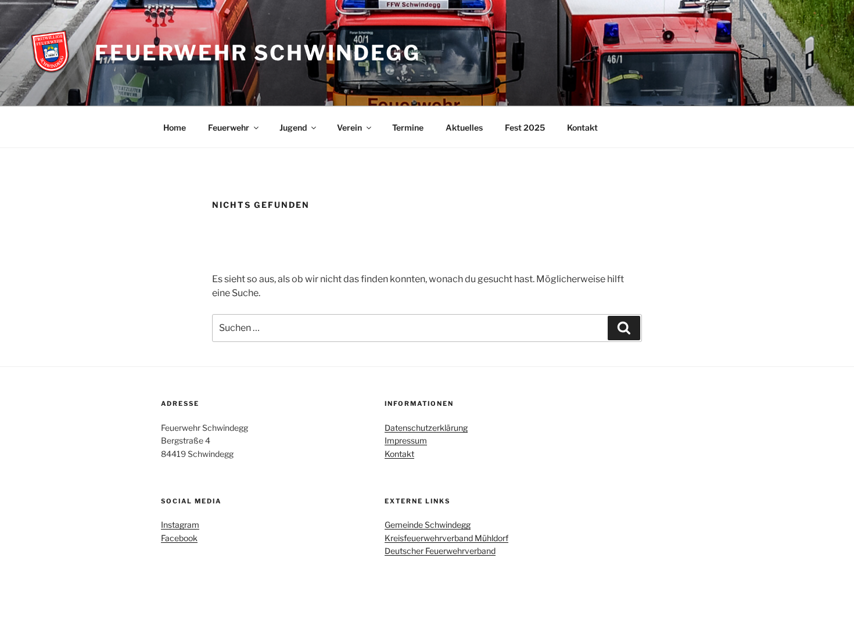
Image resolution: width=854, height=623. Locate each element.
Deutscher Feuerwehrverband (440, 551)
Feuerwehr (228, 127)
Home (174, 127)
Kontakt (582, 127)
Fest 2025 (525, 127)
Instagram (180, 525)
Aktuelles (464, 127)
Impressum (406, 440)
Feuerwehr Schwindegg (258, 53)
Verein (349, 127)
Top (826, 595)
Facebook (179, 538)
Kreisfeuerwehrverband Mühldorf (446, 538)
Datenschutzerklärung (426, 428)
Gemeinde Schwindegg (428, 525)
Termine (408, 127)
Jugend (293, 127)
